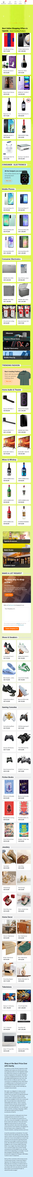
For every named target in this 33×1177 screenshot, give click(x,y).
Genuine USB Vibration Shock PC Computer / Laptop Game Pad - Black (9, 747)
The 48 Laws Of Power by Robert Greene (9, 49)
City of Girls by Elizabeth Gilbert (9, 839)
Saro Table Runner (22, 936)
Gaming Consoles (9, 707)
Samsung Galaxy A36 (23, 229)
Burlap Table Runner (8, 957)
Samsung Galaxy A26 (8, 229)
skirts (19, 1104)
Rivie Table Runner (22, 957)
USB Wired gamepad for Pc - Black (24, 726)
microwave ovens (10, 1128)
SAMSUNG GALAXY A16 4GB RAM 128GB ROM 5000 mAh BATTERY (9, 135)
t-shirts (19, 1102)
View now (8, 180)
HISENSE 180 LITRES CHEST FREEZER (9, 299)
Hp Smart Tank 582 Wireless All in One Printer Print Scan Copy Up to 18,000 (24, 157)
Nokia (19, 1144)
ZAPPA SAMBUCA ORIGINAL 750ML (24, 500)
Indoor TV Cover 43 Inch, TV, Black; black (9, 1049)
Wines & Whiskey (9, 460)
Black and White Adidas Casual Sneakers (24, 699)
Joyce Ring (20, 866)
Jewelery (6, 847)
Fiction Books (8, 777)
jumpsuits (23, 1104)
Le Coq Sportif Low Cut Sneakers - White (9, 656)
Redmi (22, 1146)
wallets (25, 1108)
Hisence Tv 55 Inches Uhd (9, 1006)
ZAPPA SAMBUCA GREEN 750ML (9, 500)
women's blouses (8, 1104)
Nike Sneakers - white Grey (9, 678)
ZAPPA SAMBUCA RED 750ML (9, 521)
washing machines (18, 1129)
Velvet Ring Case (7, 909)
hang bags (20, 1108)
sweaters (14, 1097)
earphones (16, 1155)
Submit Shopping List (11, 628)
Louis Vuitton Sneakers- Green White (24, 678)
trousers (23, 1102)
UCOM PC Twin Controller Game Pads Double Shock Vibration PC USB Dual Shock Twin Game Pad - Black (24, 769)
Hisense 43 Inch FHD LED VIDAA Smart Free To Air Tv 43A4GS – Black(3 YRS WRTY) (24, 1049)
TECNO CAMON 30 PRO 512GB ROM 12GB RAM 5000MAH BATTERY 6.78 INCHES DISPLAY (24, 49)
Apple (12, 1146)
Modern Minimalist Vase (24, 979)
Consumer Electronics (11, 259)
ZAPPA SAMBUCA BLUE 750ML (24, 478)
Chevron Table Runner (8, 936)
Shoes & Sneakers (9, 637)
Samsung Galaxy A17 (23, 208)
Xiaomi (19, 1146)
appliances (7, 1123)
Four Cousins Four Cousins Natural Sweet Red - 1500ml (24, 113)
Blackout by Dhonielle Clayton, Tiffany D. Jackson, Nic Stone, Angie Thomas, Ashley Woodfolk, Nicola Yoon (24, 796)
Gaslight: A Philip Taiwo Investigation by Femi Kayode (24, 839)
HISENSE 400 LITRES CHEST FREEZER (24, 299)
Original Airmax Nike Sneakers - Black (9, 699)
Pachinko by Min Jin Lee (24, 817)
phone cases (9, 1155)
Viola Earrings (6, 887)
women (24, 1099)
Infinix (5, 1146)
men (21, 1099)
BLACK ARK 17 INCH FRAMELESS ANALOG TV (24, 451)
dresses (15, 1104)
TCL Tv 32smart (7, 1027)
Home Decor (7, 917)
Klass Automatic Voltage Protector (24, 321)
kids (5, 1100)
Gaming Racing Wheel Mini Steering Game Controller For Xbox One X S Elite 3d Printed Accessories (9, 726)
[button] (3, 16)
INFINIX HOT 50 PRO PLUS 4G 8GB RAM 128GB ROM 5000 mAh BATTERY (24, 92)
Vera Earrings (21, 887)
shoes (10, 1097)
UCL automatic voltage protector (9, 321)
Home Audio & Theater (11, 390)
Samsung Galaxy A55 (8, 251)
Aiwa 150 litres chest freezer (24, 278)
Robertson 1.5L (7, 113)
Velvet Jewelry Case (23, 909)
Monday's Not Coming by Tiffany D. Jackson (9, 817)
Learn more (9, 595)
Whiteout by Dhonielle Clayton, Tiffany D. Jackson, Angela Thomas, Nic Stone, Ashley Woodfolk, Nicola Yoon (9, 796)
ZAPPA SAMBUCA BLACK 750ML (9, 478)
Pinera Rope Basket (8, 979)
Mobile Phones (8, 189)
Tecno (9, 1146)
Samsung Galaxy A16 (8, 208)
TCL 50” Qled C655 (22, 1006)
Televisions (7, 987)
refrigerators (18, 1128)
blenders (11, 1129)
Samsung (23, 1144)
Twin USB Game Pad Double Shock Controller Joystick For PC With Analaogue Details (24, 747)
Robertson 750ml (22, 70)
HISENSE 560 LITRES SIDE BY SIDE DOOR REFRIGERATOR (24, 430)
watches (10, 1108)
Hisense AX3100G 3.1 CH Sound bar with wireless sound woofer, (9, 408)
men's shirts (14, 1102)
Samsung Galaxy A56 (23, 251)
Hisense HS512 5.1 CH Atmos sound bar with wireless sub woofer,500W (9, 430)
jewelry (19, 1097)
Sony (16, 1146)
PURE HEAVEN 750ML (23, 135)
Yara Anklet (6, 866)
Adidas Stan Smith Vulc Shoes (24, 656)
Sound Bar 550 (21, 1027)
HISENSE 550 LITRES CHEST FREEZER (9, 278)
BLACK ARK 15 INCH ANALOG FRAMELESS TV (9, 451)
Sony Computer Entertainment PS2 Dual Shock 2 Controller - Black (9, 769)
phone (10, 1134)
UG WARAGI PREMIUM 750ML (24, 521)
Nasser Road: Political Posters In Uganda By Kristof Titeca (9, 92)
